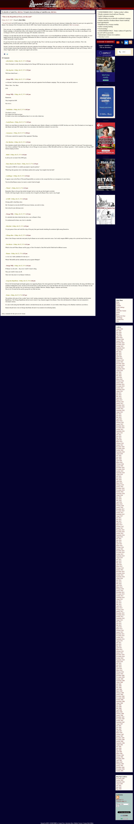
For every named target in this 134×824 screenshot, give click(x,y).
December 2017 (120, 509)
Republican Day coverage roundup (109, 24)
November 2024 (120, 365)
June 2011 (118, 644)
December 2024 (120, 363)
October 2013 (119, 596)
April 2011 (119, 648)
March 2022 (119, 421)
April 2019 (119, 481)
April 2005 (119, 760)
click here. (54, 12)
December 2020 (120, 447)
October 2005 (119, 780)
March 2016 (119, 545)
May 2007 (118, 729)
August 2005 (119, 784)
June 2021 (118, 436)
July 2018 (118, 497)
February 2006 (120, 755)
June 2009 (118, 686)
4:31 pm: (27, 244)
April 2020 (119, 460)
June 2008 (118, 706)
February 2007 (120, 734)
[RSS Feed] (130, 44)
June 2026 (118, 332)
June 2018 (118, 499)
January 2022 (119, 424)
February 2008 (120, 713)
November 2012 (120, 615)
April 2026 (119, 336)
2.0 (119, 799)
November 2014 (120, 573)
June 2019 (118, 478)
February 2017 (120, 526)
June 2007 (118, 727)
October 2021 (119, 429)
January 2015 (119, 570)
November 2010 (120, 656)
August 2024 (119, 370)
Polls (117, 321)
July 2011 (118, 642)
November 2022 (120, 407)
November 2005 (120, 778)
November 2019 (120, 469)
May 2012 (118, 625)
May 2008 (118, 708)
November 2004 (120, 769)
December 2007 (120, 717)
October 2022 (119, 408)
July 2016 (118, 538)
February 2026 (120, 339)
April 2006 (119, 752)
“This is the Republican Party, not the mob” (17, 17)
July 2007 (118, 726)
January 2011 (119, 653)
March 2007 (119, 732)
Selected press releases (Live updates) (109, 35)
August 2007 (119, 724)
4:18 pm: (24, 155)
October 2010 (119, 658)
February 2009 (120, 693)
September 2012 (120, 618)
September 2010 (120, 660)
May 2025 (118, 355)
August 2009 (119, 682)
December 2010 (120, 654)
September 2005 (120, 782)
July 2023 (118, 393)
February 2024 (120, 381)
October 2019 (119, 471)
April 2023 (119, 398)
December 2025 (120, 343)
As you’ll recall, (6, 23)
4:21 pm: (25, 188)
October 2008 (119, 700)
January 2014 (119, 590)
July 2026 (118, 330)
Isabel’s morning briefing (106, 26)
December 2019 (120, 467)
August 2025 (119, 350)
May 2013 (118, 604)
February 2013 (120, 609)
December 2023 (120, 384)
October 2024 (119, 367)
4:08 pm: (27, 133)
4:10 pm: (28, 142)
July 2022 (118, 414)
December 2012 (120, 613)
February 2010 (120, 672)
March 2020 (119, 462)
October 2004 (119, 771)
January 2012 (119, 632)
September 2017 (120, 514)
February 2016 (120, 547)
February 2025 (120, 360)
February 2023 (120, 402)
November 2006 (120, 739)
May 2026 (118, 334)
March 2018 (119, 504)
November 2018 (120, 490)
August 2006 (119, 745)
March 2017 (119, 525)
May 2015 (118, 563)
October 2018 (119, 492)
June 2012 (118, 623)
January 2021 (119, 445)
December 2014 (120, 571)
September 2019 (120, 473)
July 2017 (118, 518)
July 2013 (118, 601)
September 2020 (120, 452)
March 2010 (119, 670)
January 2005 (119, 765)
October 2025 (119, 346)
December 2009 (120, 675)
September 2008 (120, 701)
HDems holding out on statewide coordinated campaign (115, 18)
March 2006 (119, 753)
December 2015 (120, 551)
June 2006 (118, 748)
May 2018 (118, 500)
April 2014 (119, 585)
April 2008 (119, 710)
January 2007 (119, 736)
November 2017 (120, 511)
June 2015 (118, 561)
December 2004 (120, 767)
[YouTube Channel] (118, 44)
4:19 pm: (35, 164)
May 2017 (118, 521)
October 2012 (119, 616)
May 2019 (118, 479)
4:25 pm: (25, 199)
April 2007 (119, 731)
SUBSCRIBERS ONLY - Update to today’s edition (113, 12)
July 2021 (118, 434)
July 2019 (118, 476)
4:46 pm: (33, 281)
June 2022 (118, 415)
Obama (118, 309)
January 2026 (119, 341)
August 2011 (119, 641)
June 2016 (118, 540)
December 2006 (120, 738)
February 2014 (120, 589)
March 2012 (119, 628)
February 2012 (120, 630)
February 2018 (120, 505)
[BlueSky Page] (126, 44)
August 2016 (119, 537)
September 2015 (120, 556)
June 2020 (118, 457)
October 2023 (119, 388)
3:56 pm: (28, 61)
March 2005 (119, 762)
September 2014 (120, 577)
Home (117, 302)
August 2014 (119, 578)
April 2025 (119, 356)
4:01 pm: (28, 94)
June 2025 (118, 353)
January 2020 (119, 466)
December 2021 (120, 426)
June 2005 (118, 787)
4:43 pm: (28, 266)
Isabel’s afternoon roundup (106, 16)
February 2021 (120, 443)
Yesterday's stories (104, 37)
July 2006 (118, 746)
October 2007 (119, 720)
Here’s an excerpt (74, 25)
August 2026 (119, 329)
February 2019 (120, 485)
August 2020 (119, 453)
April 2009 (119, 689)
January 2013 (119, 611)
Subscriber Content (121, 311)
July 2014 (118, 580)
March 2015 (119, 566)
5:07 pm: (24, 295)
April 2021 (119, 440)
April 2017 (119, 523)
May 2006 (118, 750)
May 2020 (118, 459)
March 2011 (119, 649)
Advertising (119, 318)
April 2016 (119, 544)
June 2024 (118, 374)
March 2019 (119, 483)
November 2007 (120, 719)
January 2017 (119, 528)
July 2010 (118, 663)
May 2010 (118, 667)
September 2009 (120, 680)
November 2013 (120, 594)
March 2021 (119, 441)
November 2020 (120, 448)
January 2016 (119, 549)
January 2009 (119, 694)
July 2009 (118, 684)
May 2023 (118, 396)
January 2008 (119, 715)
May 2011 (118, 646)
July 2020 (118, 455)
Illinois (118, 304)
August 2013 (119, 599)
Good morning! (103, 29)
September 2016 (120, 535)
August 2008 (119, 703)
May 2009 (118, 687)
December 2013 (120, 592)
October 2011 (119, 637)
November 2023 (120, 386)
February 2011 (120, 651)
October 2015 (119, 554)
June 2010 (118, 665)
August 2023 (119, 391)
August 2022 (119, 412)
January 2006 (119, 757)
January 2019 (119, 486)
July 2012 (118, 622)
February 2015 (120, 568)
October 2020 (119, 450)
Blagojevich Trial (120, 316)
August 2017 (119, 516)
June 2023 (118, 395)
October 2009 (119, 679)
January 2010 (119, 674)
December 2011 (120, 634)
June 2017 (118, 519)
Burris (117, 314)
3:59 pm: (28, 79)
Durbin (118, 312)
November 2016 (120, 531)
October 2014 (119, 575)
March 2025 (119, 358)
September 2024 (120, 369)
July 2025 (118, 351)
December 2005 (120, 758)
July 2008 (118, 705)
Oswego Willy (9, 79)
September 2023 (120, 389)
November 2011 (120, 635)
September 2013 (120, 597)
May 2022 (118, 417)
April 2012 (119, 627)
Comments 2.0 (121, 801)
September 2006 (120, 743)
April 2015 (119, 564)
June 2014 (118, 582)
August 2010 (119, 661)
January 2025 (119, 362)
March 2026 (119, 337)
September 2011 (120, 639)
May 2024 (118, 376)
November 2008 (120, 698)
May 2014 (118, 583)
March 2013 (119, 608)
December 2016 (120, 530)
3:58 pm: (28, 70)
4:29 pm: (26, 226)
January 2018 (119, 507)
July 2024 (118, 372)
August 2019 (119, 474)
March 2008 (119, 712)
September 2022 (120, 410)
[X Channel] (122, 44)
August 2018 (119, 495)
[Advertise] (106, 43)
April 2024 (119, 377)
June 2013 (118, 603)
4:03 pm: (28, 122)
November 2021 (120, 428)
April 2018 (119, 502)
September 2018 (120, 493)
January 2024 (119, 382)
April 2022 (119, 419)
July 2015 (118, 559)
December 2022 (120, 405)
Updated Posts (120, 319)
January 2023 (119, 403)
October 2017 (119, 512)
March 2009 (119, 691)
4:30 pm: (28, 235)
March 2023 (119, 400)
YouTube (118, 305)
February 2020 (120, 464)
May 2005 (118, 789)
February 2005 (120, 764)
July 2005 (118, 785)
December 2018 (120, 488)
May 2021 (118, 438)
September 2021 (120, 431)
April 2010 (119, 668)
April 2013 (119, 606)
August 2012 (119, 620)
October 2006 (119, 741)
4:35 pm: (25, 253)
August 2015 (119, 557)
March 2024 (119, 379)
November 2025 (120, 344)
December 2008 (120, 696)
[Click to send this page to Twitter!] (7, 54)
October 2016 (119, 533)
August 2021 (119, 433)
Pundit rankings (120, 307)
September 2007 (120, 722)
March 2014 (119, 587)
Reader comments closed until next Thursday (111, 14)
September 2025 (120, 348)
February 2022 (120, 422)
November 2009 (120, 677)
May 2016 (118, 542)
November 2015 (120, 552)
